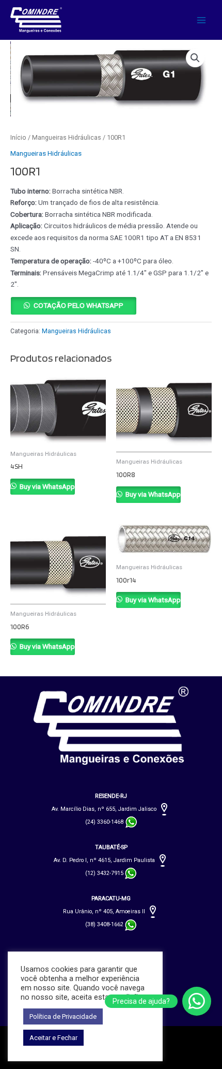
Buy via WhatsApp (46, 486)
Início (18, 137)
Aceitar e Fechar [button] (53, 1038)
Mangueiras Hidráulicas (66, 137)
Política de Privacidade (63, 1016)
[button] (195, 58)
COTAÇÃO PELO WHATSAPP (78, 305)
